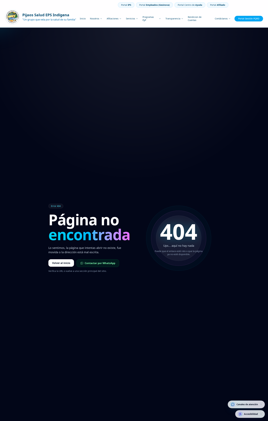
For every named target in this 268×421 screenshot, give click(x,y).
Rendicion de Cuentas (194, 19)
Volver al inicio (61, 263)
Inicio (83, 18)
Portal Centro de (190, 4)
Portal (126, 4)
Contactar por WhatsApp (100, 263)
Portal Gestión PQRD (248, 18)
